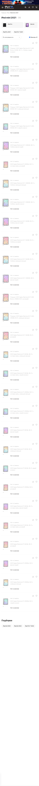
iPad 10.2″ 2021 (18, 32)
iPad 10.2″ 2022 (29, 626)
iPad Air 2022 (17, 626)
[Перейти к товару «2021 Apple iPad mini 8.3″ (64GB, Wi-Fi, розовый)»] (5, 336)
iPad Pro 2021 (7, 32)
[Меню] (2, 7)
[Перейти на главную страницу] (9, 7)
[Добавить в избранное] (36, 43)
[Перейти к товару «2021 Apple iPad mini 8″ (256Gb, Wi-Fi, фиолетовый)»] (5, 564)
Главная (3, 12)
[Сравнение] (29, 7)
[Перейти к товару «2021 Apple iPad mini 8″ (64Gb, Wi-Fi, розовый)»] (5, 545)
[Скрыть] (37, 2)
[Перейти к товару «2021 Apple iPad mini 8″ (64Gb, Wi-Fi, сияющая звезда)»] (5, 450)
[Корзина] (36, 7)
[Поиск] (25, 7)
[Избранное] (33, 7)
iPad (8, 12)
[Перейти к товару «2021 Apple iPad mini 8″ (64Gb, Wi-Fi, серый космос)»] (5, 469)
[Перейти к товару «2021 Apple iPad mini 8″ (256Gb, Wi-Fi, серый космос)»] (5, 602)
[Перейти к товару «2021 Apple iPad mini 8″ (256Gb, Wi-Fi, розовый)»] (5, 488)
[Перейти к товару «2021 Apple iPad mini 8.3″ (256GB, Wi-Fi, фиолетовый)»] (5, 279)
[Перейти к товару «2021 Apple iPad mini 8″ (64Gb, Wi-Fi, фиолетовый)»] (5, 431)
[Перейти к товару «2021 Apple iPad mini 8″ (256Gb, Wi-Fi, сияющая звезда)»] (5, 583)
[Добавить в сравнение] (33, 43)
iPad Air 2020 (7, 626)
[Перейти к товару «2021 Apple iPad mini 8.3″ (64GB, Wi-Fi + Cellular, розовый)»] (5, 241)
